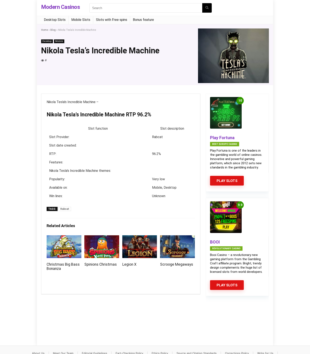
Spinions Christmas (100, 264)
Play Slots (227, 181)
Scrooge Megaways (176, 264)
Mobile (59, 41)
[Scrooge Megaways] (177, 238)
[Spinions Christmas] (101, 238)
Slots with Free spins (111, 20)
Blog (53, 29)
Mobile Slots (80, 20)
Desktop (47, 41)
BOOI (215, 242)
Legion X (129, 264)
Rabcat (64, 208)
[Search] (207, 8)
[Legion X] (139, 238)
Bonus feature (143, 20)
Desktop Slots (55, 20)
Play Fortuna (222, 137)
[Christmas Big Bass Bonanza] (64, 238)
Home (44, 29)
